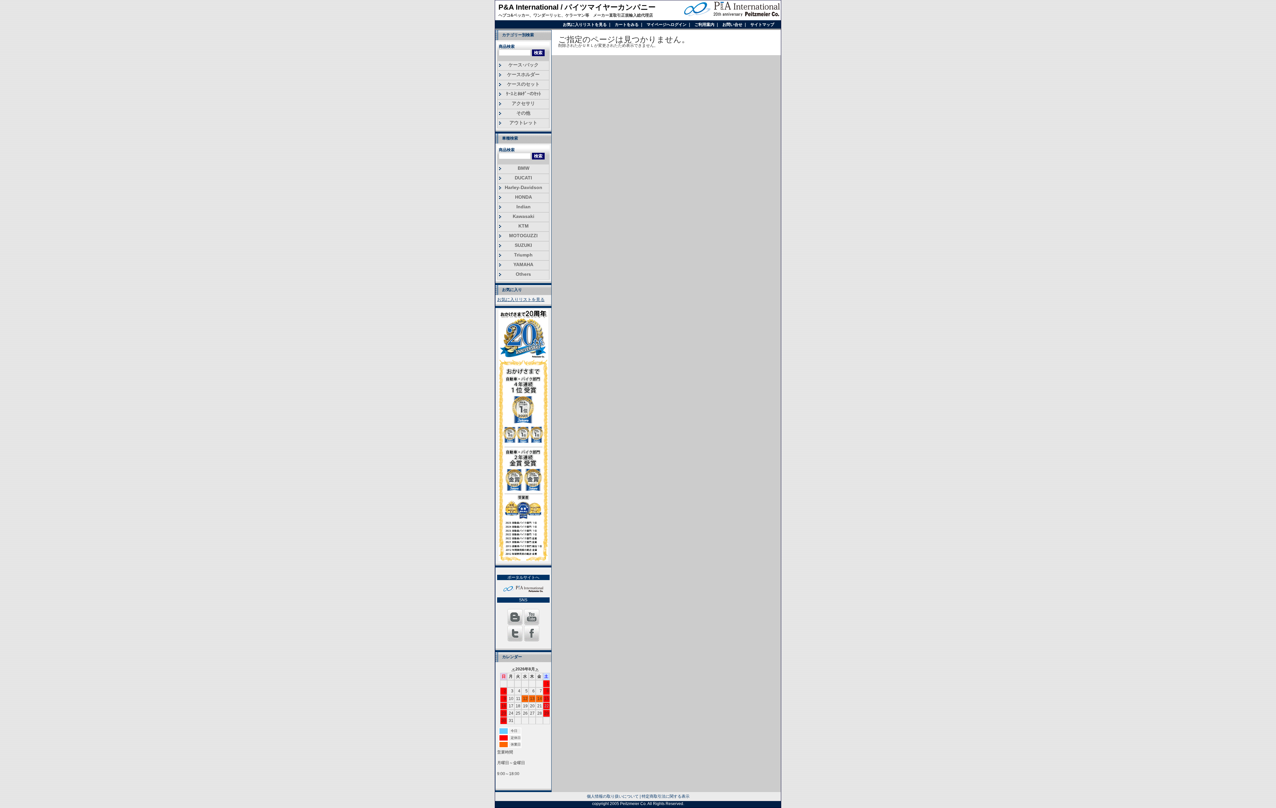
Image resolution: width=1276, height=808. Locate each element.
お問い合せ (732, 24)
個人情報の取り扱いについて (613, 796)
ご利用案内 (704, 24)
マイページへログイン (667, 24)
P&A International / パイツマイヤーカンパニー (577, 7)
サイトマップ (762, 24)
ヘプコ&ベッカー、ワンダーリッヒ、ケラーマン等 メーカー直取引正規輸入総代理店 (575, 15)
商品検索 (507, 46)
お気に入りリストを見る (585, 24)
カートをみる (627, 24)
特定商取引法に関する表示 (666, 796)
